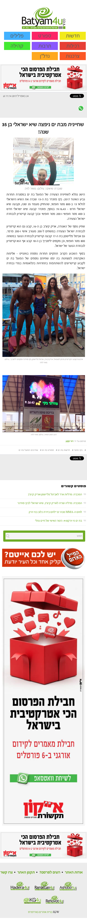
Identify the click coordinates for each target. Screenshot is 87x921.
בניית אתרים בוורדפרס (40, 912)
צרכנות (73, 56)
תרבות (44, 46)
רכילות (72, 46)
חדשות (73, 36)
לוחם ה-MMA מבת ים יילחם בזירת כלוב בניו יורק (55, 512)
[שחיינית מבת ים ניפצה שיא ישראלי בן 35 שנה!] (43, 161)
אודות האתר (74, 872)
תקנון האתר (26, 872)
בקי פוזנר (78, 450)
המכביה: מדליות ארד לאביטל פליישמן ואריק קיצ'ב (55, 494)
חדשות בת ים (64, 450)
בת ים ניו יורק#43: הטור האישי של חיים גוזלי (58, 520)
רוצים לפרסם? (49, 872)
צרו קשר (6, 872)
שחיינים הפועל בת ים (28, 450)
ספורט (44, 36)
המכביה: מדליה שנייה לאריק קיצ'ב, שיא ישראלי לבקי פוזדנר (49, 503)
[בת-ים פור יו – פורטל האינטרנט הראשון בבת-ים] (43, 14)
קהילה (17, 46)
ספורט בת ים (48, 450)
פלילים (17, 36)
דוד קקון (69, 441)
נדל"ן (45, 56)
